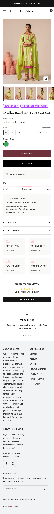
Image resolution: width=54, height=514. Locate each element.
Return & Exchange (38, 369)
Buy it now (27, 163)
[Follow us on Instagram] (13, 463)
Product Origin (11, 230)
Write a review (27, 299)
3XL (47, 132)
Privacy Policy (36, 374)
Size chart (46, 127)
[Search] (10, 11)
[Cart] (49, 11)
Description (9, 222)
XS (6, 132)
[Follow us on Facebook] (6, 463)
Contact (33, 354)
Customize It (25, 212)
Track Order (35, 384)
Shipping (34, 364)
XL (33, 132)
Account (33, 359)
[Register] (44, 489)
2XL (39, 132)
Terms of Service (37, 379)
